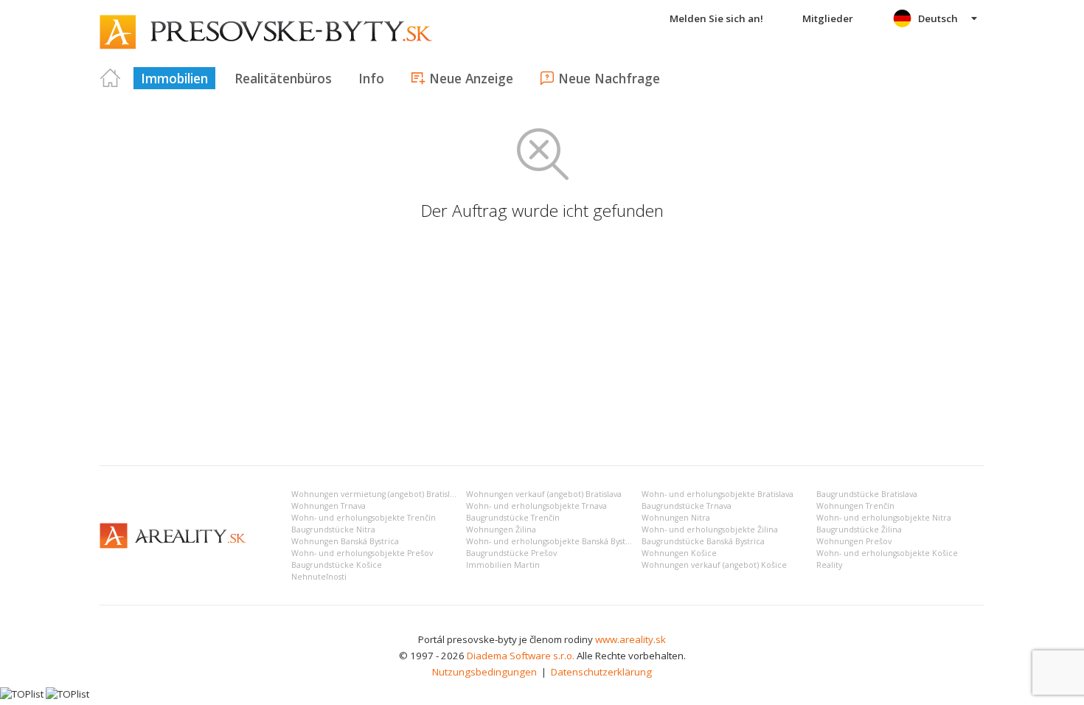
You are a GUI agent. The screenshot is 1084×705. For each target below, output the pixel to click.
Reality (829, 565)
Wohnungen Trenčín (855, 506)
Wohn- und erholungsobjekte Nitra (883, 518)
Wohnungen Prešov (854, 541)
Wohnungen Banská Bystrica (345, 541)
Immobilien (174, 78)
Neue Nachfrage (609, 78)
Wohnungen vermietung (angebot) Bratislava (376, 494)
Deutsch (938, 18)
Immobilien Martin (503, 565)
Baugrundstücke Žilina (859, 529)
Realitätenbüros (283, 78)
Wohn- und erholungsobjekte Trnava (536, 506)
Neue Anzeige (471, 78)
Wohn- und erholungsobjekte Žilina (710, 529)
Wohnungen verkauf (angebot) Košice (714, 565)
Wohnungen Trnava (328, 506)
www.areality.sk (630, 639)
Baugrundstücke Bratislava (866, 494)
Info (371, 78)
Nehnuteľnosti (319, 577)
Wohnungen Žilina (501, 529)
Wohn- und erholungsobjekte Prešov (362, 553)
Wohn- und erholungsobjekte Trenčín (363, 518)
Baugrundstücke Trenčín (513, 518)
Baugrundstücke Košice (336, 565)
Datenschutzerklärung (601, 671)
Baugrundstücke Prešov (511, 553)
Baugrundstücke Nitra (333, 529)
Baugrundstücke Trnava (687, 506)
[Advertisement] (542, 343)
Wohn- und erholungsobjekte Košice (887, 553)
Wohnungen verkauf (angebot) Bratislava (544, 494)
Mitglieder (827, 18)
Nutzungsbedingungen (484, 671)
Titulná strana (111, 78)
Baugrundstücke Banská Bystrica (703, 541)
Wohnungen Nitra (676, 518)
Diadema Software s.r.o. (520, 655)
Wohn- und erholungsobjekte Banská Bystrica (553, 541)
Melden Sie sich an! (716, 18)
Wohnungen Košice (679, 553)
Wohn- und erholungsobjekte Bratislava (717, 494)
